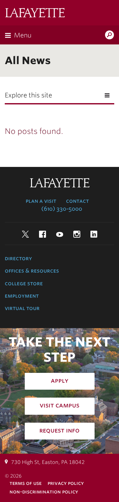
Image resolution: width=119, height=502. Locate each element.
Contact (77, 201)
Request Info (59, 430)
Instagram (76, 234)
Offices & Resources (32, 271)
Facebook (42, 234)
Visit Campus (59, 405)
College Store (24, 283)
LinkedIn (94, 234)
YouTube (59, 234)
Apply (60, 380)
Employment (22, 296)
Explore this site (28, 95)
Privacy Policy (66, 483)
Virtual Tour (22, 308)
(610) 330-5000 (61, 209)
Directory (18, 258)
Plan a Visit (41, 201)
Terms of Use (26, 483)
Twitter (25, 234)
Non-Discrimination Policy (44, 492)
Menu (22, 35)
